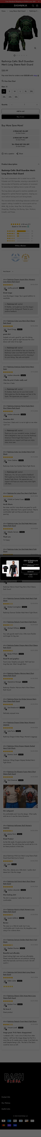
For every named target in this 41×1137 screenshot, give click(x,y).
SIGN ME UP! (30, 571)
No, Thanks (30, 576)
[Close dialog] (39, 558)
